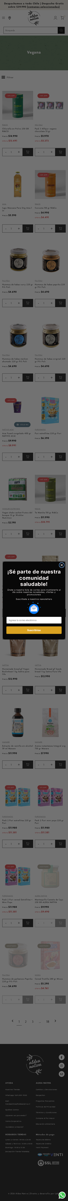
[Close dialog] (61, 565)
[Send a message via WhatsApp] (62, 1195)
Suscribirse (34, 630)
